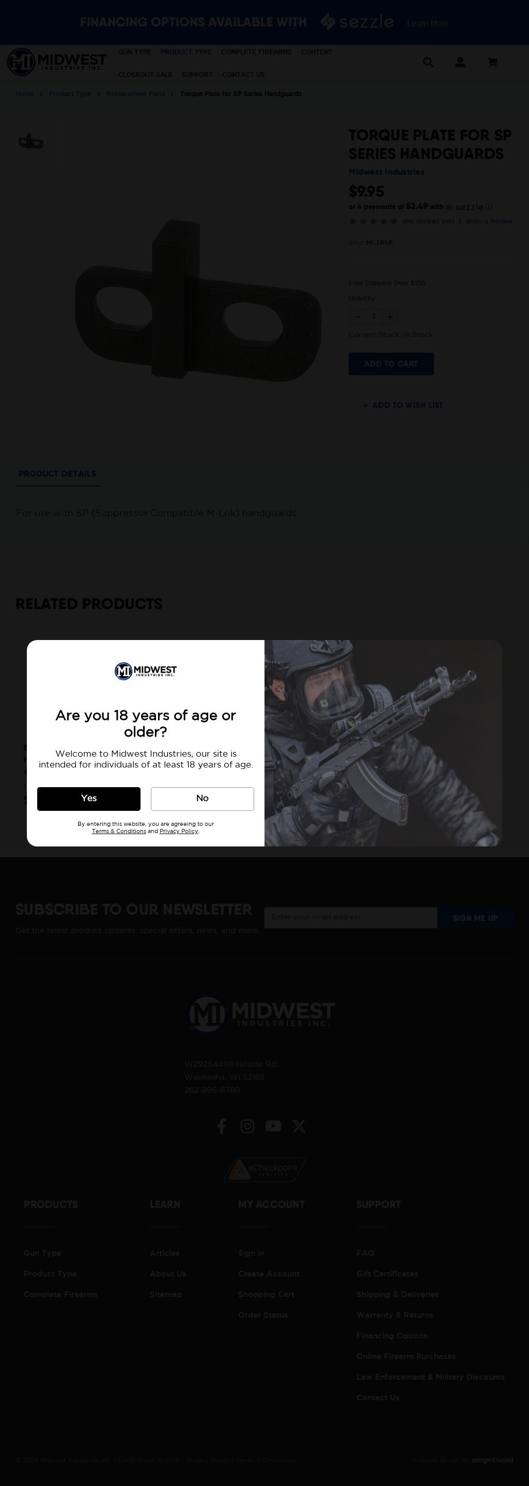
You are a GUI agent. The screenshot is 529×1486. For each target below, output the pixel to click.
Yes (89, 799)
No (202, 799)
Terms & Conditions (119, 831)
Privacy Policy (179, 831)
